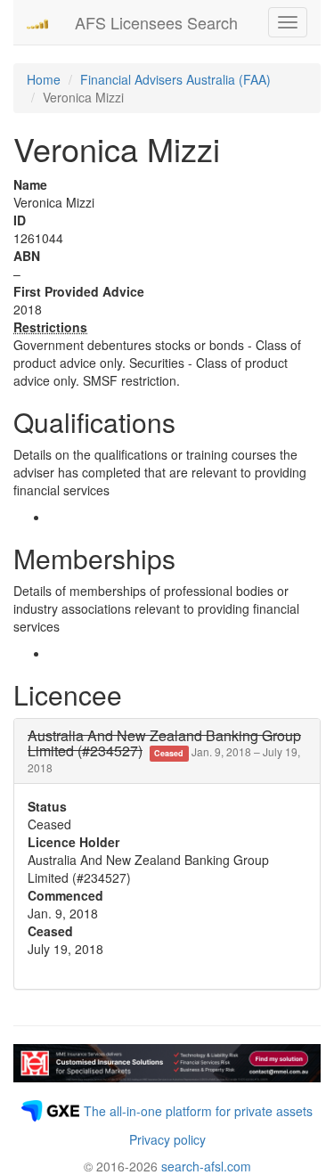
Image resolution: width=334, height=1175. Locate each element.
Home (44, 79)
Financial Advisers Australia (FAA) (175, 79)
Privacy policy (167, 1139)
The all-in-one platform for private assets (198, 1111)
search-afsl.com (206, 1166)
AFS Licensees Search (156, 22)
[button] (164, 751)
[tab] (167, 751)
